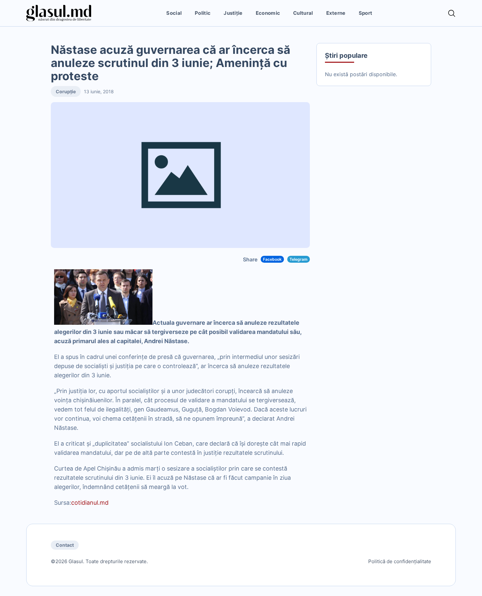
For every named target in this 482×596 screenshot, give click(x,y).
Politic (203, 13)
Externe (336, 13)
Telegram (299, 259)
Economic (268, 13)
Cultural (303, 13)
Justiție (233, 13)
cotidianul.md (90, 502)
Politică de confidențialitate (399, 561)
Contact (65, 545)
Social (174, 13)
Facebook (272, 259)
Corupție (66, 91)
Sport (365, 13)
